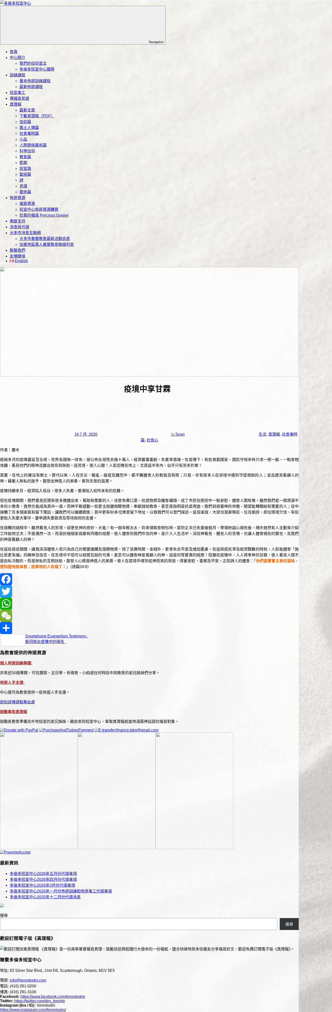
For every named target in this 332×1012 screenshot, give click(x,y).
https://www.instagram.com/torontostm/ (33, 1010)
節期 (23, 163)
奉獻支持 (17, 221)
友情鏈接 (17, 256)
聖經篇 (25, 174)
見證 (23, 186)
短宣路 (25, 168)
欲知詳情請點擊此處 (17, 702)
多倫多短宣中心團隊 (36, 69)
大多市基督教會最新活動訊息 (44, 239)
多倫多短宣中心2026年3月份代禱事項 (42, 885)
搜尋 (4, 915)
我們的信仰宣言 (33, 63)
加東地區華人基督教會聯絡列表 (46, 244)
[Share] (149, 628)
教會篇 (25, 157)
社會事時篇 (29, 133)
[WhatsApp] (149, 604)
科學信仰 (27, 151)
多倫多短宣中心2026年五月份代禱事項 (43, 874)
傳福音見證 (19, 98)
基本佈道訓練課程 (35, 81)
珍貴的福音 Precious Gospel (44, 215)
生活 (262, 434)
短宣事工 (17, 93)
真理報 (15, 104)
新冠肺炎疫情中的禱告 (45, 642)
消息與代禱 (19, 227)
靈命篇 (25, 192)
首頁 (13, 52)
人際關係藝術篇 (33, 145)
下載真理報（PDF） (37, 116)
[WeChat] (149, 616)
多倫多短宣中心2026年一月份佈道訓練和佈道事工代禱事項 (61, 891)
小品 (23, 139)
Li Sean (178, 434)
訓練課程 (17, 75)
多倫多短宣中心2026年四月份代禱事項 (43, 879)
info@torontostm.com (28, 980)
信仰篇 (25, 122)
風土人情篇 (29, 128)
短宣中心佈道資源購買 (38, 209)
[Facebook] (149, 579)
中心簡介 (17, 57)
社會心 (152, 440)
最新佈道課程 (31, 87)
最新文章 (27, 110)
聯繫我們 (17, 250)
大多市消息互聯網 (25, 233)
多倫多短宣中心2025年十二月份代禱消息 (45, 897)
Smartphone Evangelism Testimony (56, 636)
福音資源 (27, 204)
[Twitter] (149, 591)
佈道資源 (17, 198)
